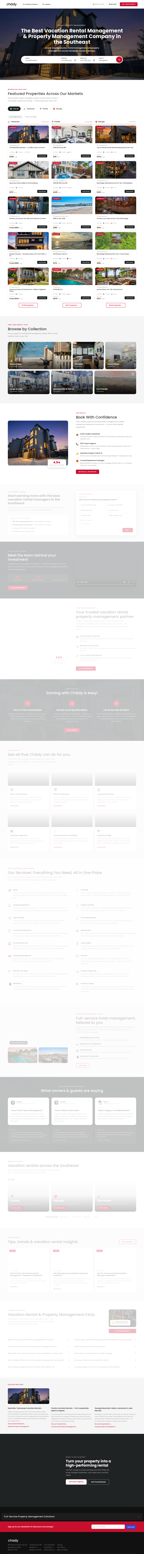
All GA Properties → (116, 305)
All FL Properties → (72, 305)
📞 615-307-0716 (98, 4)
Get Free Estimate (98, 1482)
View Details (42, 156)
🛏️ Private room (113, 508)
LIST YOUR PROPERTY (129, 4)
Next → (127, 528)
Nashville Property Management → (19, 1426)
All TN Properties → (28, 305)
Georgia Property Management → (106, 1427)
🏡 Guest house (86, 514)
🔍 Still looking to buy (115, 514)
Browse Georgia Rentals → (103, 1424)
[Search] (119, 60)
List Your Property (76, 1482)
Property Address (85, 518)
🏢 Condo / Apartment (115, 503)
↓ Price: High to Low (15, 117)
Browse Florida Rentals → (59, 1424)
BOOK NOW (112, 4)
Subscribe (130, 1527)
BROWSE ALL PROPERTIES (87, 472)
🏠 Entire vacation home (88, 503)
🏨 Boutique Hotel (86, 508)
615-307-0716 (12, 1550)
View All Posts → (127, 1240)
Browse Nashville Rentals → (16, 1424)
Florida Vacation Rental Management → (64, 1427)
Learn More (84, 1064)
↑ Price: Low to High (30, 117)
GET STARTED (72, 728)
